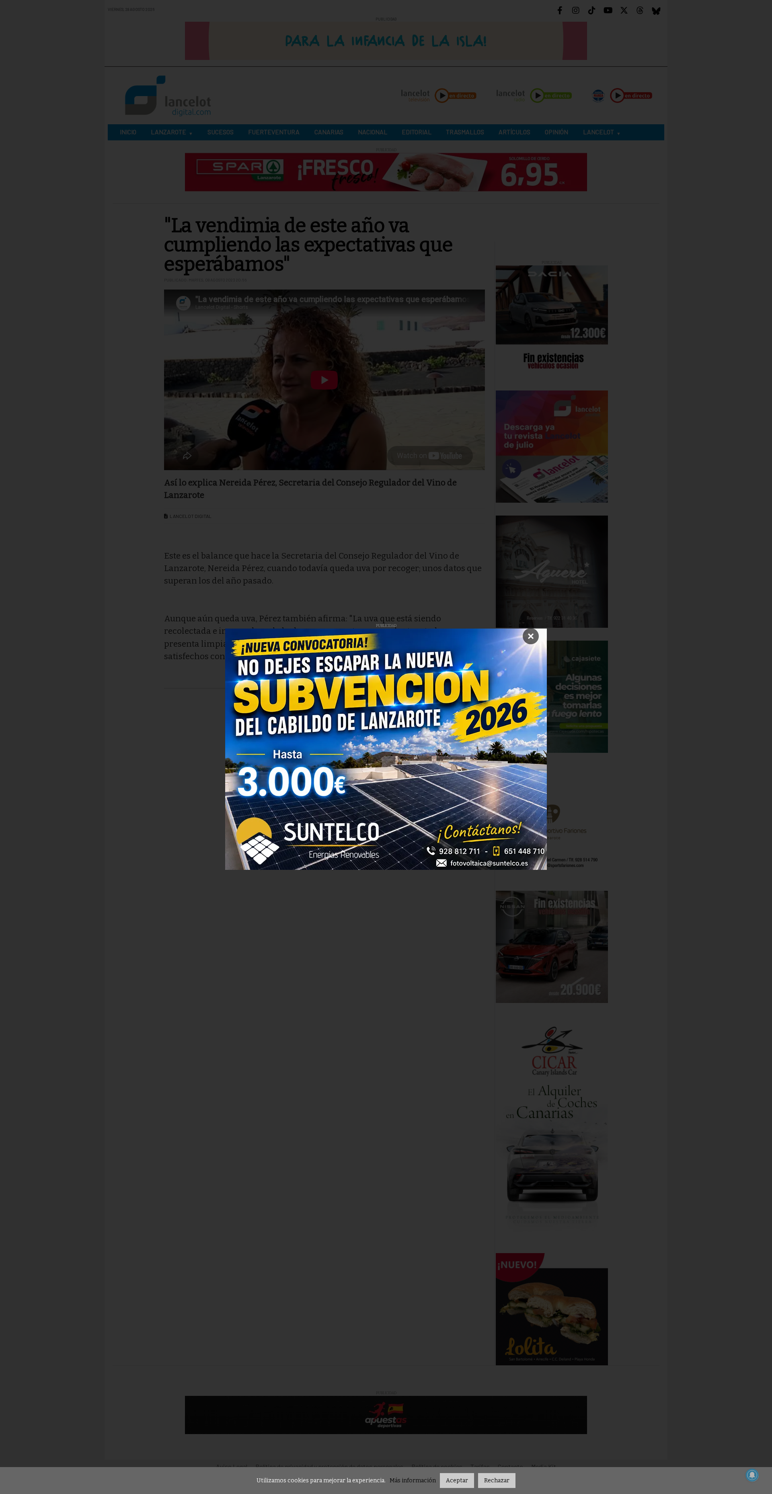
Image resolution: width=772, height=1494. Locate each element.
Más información (413, 1480)
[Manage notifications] (752, 1475)
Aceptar (457, 1480)
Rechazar (496, 1480)
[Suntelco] (386, 749)
